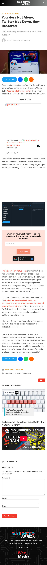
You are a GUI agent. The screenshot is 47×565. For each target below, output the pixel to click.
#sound (22, 142)
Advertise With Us (22, 540)
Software (15, 13)
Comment (6, 478)
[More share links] (31, 79)
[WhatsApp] (26, 79)
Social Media (6, 13)
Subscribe (24, 251)
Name (5, 498)
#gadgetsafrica (32, 140)
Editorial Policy (16, 544)
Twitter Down (26, 373)
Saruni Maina (14, 40)
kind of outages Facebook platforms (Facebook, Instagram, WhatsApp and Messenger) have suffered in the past (23, 303)
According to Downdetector (19, 91)
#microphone (12, 142)
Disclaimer (37, 540)
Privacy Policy (31, 544)
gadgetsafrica (13, 145)
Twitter (18, 373)
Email (4, 506)
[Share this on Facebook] (20, 79)
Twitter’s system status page (14, 271)
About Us (9, 540)
